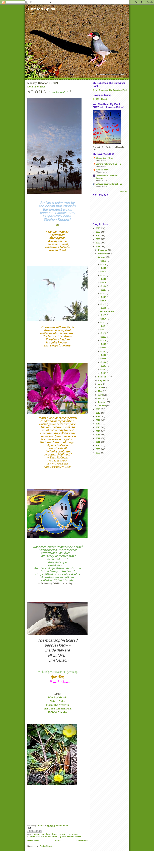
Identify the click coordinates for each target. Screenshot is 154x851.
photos (55, 836)
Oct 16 (103, 319)
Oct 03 (103, 366)
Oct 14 (103, 326)
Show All (123, 191)
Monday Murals (57, 697)
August (101, 380)
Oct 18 (103, 308)
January (102, 406)
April (100, 395)
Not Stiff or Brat (36, 86)
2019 (98, 413)
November (103, 253)
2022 (98, 243)
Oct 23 (103, 290)
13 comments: (62, 825)
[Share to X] (34, 831)
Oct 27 (103, 275)
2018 (98, 416)
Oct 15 (103, 322)
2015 (98, 427)
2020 (98, 409)
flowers (55, 834)
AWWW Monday (57, 712)
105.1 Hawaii (101, 99)
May (100, 391)
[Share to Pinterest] (40, 831)
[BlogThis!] (31, 831)
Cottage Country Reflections (109, 184)
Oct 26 (103, 279)
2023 (98, 239)
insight (75, 834)
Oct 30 (103, 264)
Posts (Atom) (46, 846)
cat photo (46, 834)
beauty (37, 834)
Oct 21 (103, 297)
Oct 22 (103, 293)
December (103, 250)
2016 (98, 424)
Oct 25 (103, 283)
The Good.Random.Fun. (57, 708)
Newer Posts (33, 841)
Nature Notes (57, 701)
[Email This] (28, 831)
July (100, 384)
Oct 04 (103, 362)
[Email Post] (57, 828)
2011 (98, 442)
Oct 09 (103, 344)
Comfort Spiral (41, 9)
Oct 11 (103, 337)
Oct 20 (103, 301)
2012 (98, 438)
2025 (98, 232)
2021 (98, 246)
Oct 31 (103, 261)
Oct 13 (103, 330)
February (102, 402)
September (103, 377)
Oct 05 (103, 359)
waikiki (78, 836)
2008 (98, 453)
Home (57, 841)
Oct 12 (103, 333)
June (100, 388)
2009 (98, 449)
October (102, 257)
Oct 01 (103, 373)
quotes (63, 836)
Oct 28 (103, 272)
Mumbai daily (102, 170)
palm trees (46, 836)
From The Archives (57, 704)
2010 (98, 445)
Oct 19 (103, 304)
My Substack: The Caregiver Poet (111, 90)
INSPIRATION (33, 836)
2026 (98, 228)
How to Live (65, 834)
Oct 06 (103, 355)
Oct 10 (103, 340)
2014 (98, 431)
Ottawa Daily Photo (105, 158)
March (101, 398)
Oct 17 (103, 315)
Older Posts (82, 841)
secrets (70, 836)
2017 (98, 420)
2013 (98, 435)
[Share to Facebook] (37, 831)
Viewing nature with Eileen (108, 164)
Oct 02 (103, 369)
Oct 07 (103, 351)
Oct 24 (103, 286)
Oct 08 (103, 348)
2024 (98, 235)
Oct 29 (103, 268)
